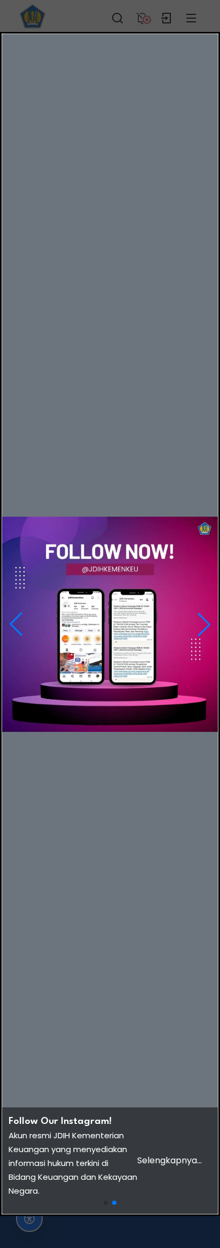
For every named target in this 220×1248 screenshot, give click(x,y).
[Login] (166, 16)
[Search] (117, 16)
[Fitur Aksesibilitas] (29, 1218)
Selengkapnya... (169, 1160)
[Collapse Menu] (191, 16)
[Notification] (142, 16)
